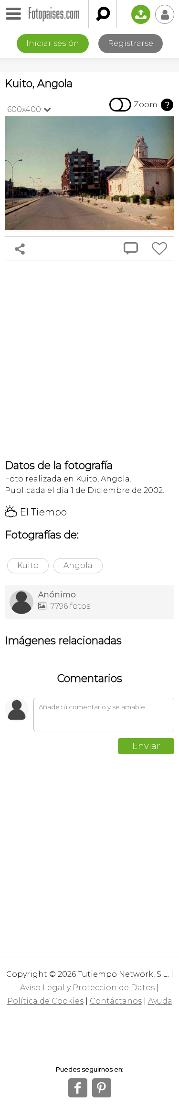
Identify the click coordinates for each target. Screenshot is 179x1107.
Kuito (28, 565)
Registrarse (130, 43)
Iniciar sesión (52, 43)
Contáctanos (116, 1001)
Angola (78, 565)
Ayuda (160, 1001)
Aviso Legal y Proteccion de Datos (87, 987)
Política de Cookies (45, 1001)
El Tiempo (36, 512)
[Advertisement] (89, 359)
